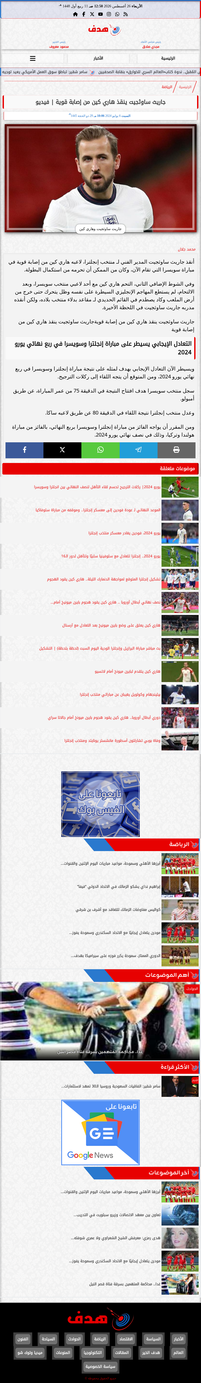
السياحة (48, 1339)
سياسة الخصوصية (100, 1366)
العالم (178, 1352)
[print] (177, 450)
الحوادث (74, 1339)
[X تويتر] (92, 14)
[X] (62, 450)
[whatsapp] (100, 450)
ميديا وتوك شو (30, 1352)
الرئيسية (168, 58)
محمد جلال (186, 249)
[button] (11, 1024)
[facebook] (24, 450)
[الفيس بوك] (84, 14)
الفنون (23, 1339)
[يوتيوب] (100, 14)
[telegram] (139, 450)
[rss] (125, 14)
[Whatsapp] (117, 14)
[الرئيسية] (75, 14)
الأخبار (98, 58)
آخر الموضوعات (169, 1173)
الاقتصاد (126, 1339)
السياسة (153, 1339)
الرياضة (167, 87)
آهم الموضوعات (167, 975)
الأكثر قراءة (175, 1067)
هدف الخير (151, 1352)
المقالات (122, 1352)
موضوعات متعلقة (177, 468)
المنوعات (63, 1352)
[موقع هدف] (104, 30)
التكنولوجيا (93, 1352)
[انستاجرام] (109, 14)
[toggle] (33, 58)
